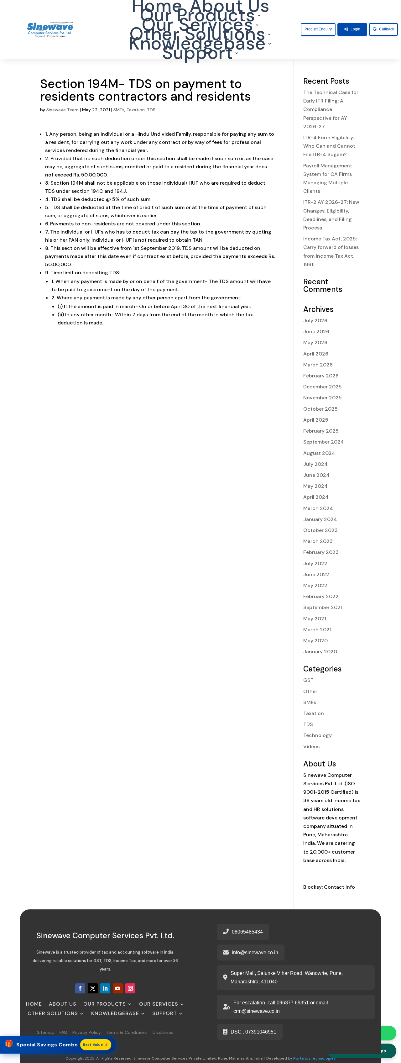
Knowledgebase (197, 44)
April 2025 (315, 420)
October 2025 (320, 409)
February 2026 (321, 375)
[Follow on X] (93, 988)
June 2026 (316, 331)
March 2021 (317, 629)
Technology (317, 735)
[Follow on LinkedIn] (105, 988)
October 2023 (320, 530)
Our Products (197, 16)
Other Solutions (197, 35)
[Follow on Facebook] (80, 988)
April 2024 (316, 497)
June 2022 (316, 574)
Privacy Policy (86, 1032)
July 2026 (315, 320)
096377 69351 (293, 1002)
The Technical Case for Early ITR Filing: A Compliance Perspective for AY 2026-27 (330, 109)
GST (308, 680)
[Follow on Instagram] (130, 988)
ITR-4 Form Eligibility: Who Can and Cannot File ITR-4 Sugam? (329, 146)
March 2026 (318, 364)
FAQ (63, 1032)
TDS (151, 110)
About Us (230, 7)
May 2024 (315, 486)
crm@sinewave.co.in (256, 1011)
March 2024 (318, 508)
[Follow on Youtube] (118, 988)
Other (310, 691)
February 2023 (321, 552)
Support (197, 54)
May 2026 (315, 342)
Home (157, 7)
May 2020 (315, 640)
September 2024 (323, 442)
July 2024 (315, 464)
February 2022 (321, 596)
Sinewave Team (62, 110)
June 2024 (316, 475)
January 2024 (320, 519)
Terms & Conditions (127, 1032)
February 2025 (321, 431)
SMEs (118, 110)
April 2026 (315, 353)
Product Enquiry (318, 29)
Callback (386, 29)
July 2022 (315, 563)
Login (355, 29)
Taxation (136, 110)
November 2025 (322, 397)
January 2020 (320, 651)
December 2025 (322, 386)
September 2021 (322, 607)
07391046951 (260, 1031)
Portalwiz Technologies (314, 1058)
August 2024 (319, 453)
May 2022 (315, 585)
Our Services (197, 26)
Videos (311, 746)
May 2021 (314, 618)
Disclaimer (163, 1032)
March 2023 (318, 541)
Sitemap (46, 1032)
